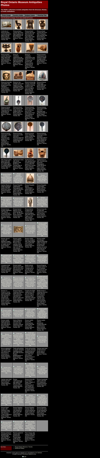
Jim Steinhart (38, 452)
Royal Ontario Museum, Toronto (23, 447)
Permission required (27, 454)
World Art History (19, 448)
